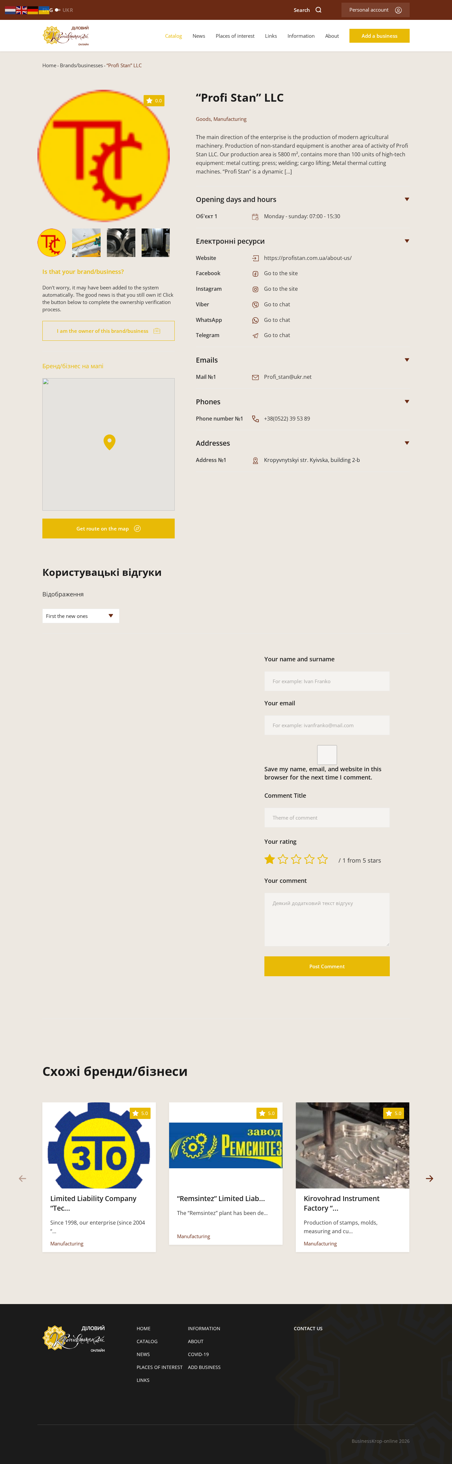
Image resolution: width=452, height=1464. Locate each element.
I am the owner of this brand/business (102, 331)
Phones (208, 401)
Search (302, 10)
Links (271, 35)
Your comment (285, 880)
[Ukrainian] (44, 9)
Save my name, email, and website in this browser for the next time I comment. (323, 773)
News (199, 35)
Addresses (213, 443)
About (332, 35)
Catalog (173, 35)
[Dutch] (10, 9)
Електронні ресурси (230, 241)
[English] (21, 9)
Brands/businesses (81, 65)
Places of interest (235, 35)
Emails (207, 360)
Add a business (379, 35)
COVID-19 (198, 1354)
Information (301, 35)
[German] (33, 9)
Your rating (280, 841)
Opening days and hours (236, 199)
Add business (204, 1367)
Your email (279, 703)
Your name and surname (299, 659)
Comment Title (285, 795)
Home (49, 65)
